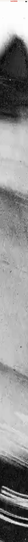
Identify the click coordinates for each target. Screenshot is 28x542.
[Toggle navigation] (26, 1)
